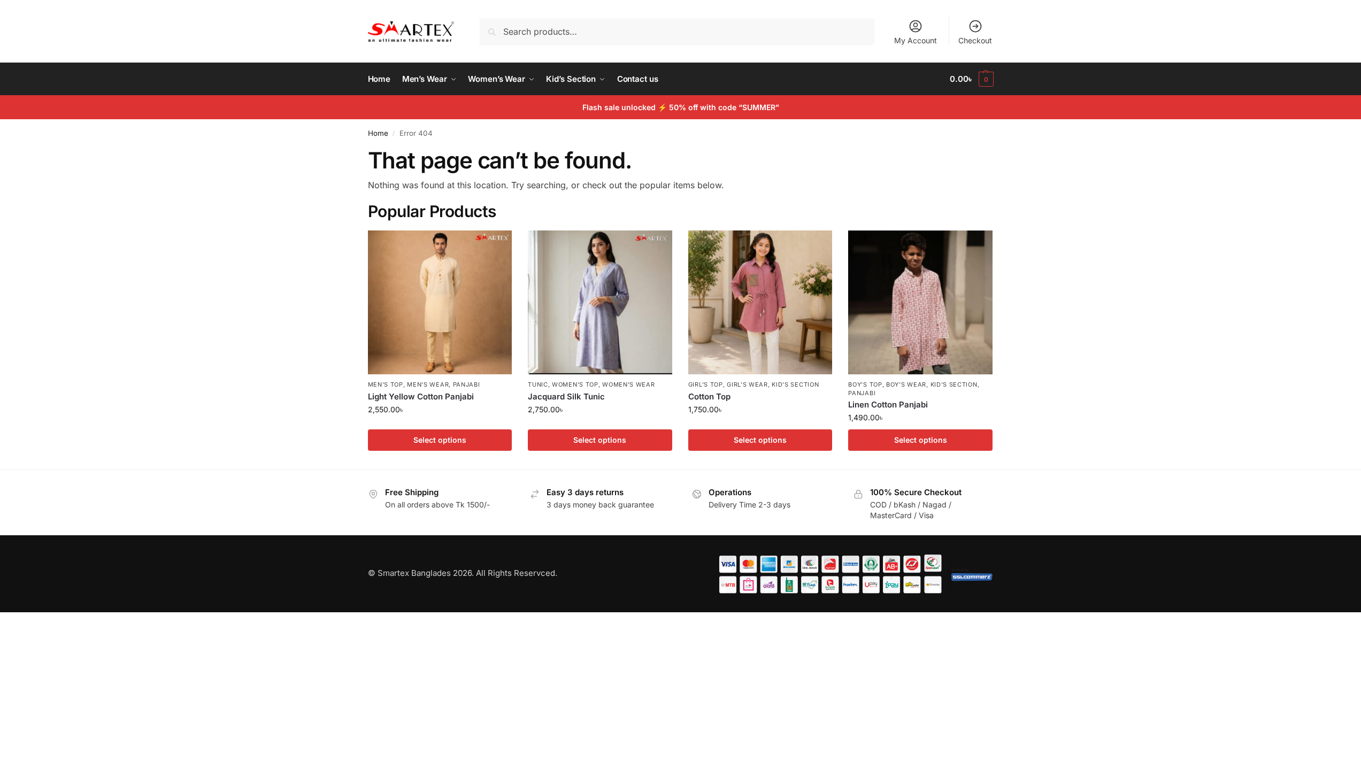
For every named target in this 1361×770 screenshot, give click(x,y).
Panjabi (466, 384)
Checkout (975, 40)
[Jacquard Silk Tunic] (600, 302)
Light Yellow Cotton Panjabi (421, 396)
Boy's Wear (906, 384)
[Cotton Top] (760, 302)
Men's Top (385, 384)
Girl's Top (705, 384)
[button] (971, 79)
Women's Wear (628, 384)
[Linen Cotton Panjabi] (920, 302)
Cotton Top (709, 396)
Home (378, 133)
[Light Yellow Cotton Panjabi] (440, 302)
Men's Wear (428, 384)
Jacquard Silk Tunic (566, 396)
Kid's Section (795, 384)
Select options (439, 439)
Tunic (538, 384)
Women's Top (575, 384)
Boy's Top (865, 384)
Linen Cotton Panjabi (888, 404)
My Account (915, 40)
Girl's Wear (747, 384)
